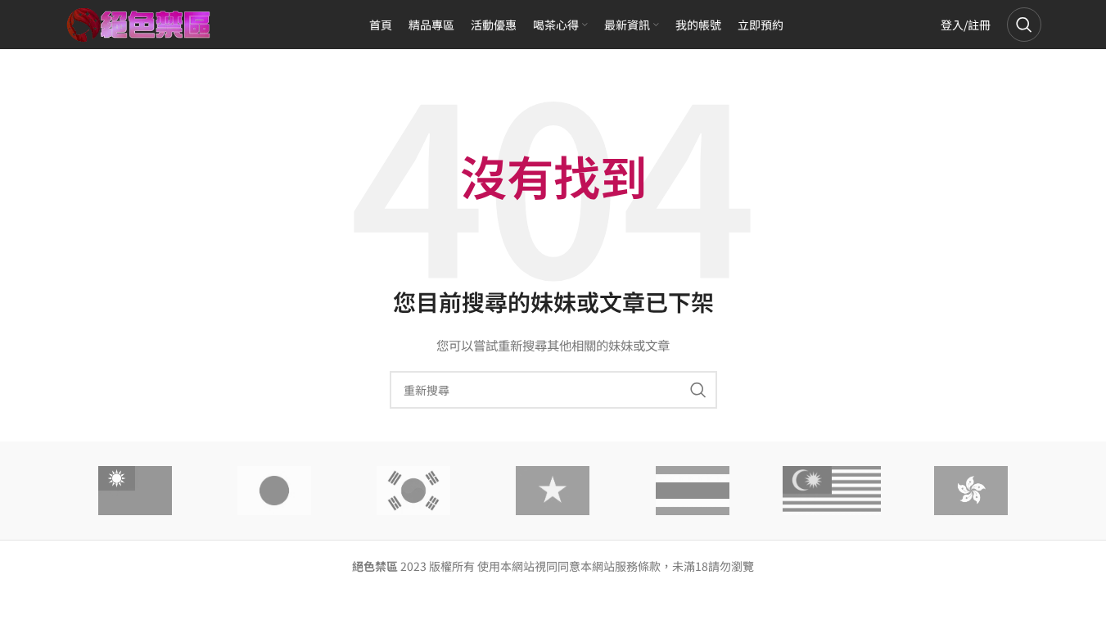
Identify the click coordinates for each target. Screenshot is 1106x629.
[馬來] (831, 491)
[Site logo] (139, 23)
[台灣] (135, 491)
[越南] (552, 491)
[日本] (274, 491)
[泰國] (692, 491)
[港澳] (971, 491)
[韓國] (413, 491)
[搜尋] (1024, 24)
